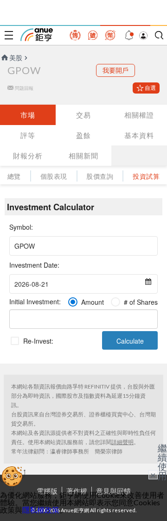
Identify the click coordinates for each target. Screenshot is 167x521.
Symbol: (21, 227)
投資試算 (146, 176)
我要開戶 (115, 70)
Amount (92, 302)
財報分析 (28, 155)
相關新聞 (83, 155)
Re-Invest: (38, 340)
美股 (15, 58)
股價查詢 (99, 176)
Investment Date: (34, 265)
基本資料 (139, 135)
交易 (83, 115)
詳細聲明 (122, 442)
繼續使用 (162, 461)
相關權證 (139, 115)
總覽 (14, 176)
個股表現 (53, 176)
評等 (27, 135)
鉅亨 (36, 35)
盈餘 (83, 135)
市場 (27, 115)
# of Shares (141, 302)
